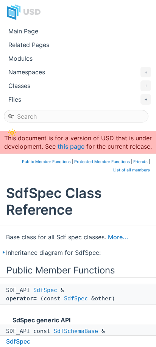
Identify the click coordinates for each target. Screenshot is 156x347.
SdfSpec (45, 290)
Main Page (23, 31)
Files (77, 99)
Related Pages (28, 45)
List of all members (131, 170)
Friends (140, 161)
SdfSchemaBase (76, 331)
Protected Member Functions (102, 161)
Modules (20, 58)
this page (71, 146)
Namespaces (77, 72)
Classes (77, 85)
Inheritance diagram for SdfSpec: (53, 252)
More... (118, 237)
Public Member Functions (46, 161)
